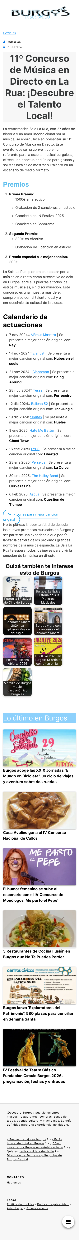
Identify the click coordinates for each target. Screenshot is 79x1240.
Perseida (38, 462)
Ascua (34, 494)
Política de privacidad (53, 1204)
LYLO (35, 449)
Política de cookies (20, 1204)
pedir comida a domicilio (36, 1151)
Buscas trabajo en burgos (27, 1139)
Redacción (14, 41)
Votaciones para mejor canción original (30, 516)
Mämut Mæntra (43, 335)
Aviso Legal (15, 1208)
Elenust (38, 353)
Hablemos (14, 1182)
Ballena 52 (39, 404)
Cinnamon (40, 372)
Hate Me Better (42, 430)
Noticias (9, 33)
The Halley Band (45, 476)
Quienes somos (37, 1208)
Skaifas (36, 417)
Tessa (37, 390)
